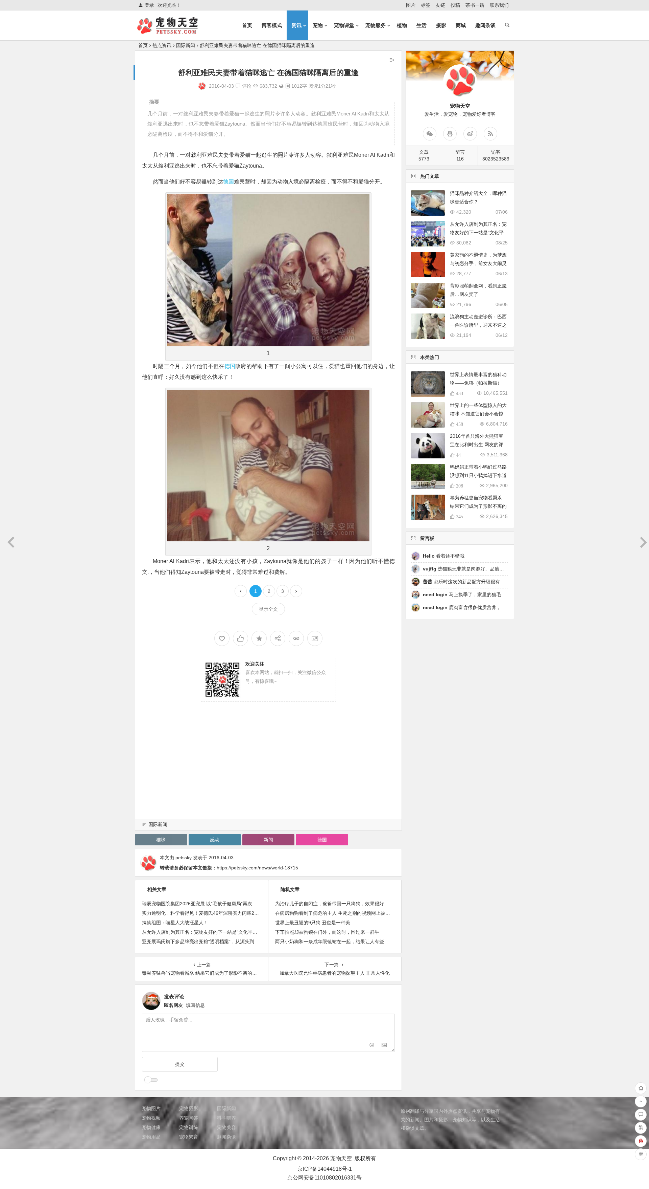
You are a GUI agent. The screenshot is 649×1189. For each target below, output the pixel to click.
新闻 (268, 839)
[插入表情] (372, 1046)
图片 (410, 5)
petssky (183, 857)
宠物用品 (151, 1137)
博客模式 (272, 25)
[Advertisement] (268, 769)
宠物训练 (188, 1127)
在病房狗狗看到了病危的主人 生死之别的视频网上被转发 (335, 913)
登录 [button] (149, 5)
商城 (461, 25)
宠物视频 (151, 1118)
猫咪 (161, 839)
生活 (421, 25)
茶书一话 (474, 5)
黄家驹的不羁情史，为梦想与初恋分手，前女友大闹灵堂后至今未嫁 (478, 263)
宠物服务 (375, 25)
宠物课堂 (344, 25)
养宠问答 (188, 1118)
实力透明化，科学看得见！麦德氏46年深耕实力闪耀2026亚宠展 (209, 913)
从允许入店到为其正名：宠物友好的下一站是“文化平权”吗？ (205, 932)
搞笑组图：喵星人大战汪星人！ (175, 922)
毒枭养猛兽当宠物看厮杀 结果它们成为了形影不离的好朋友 (478, 506)
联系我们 (499, 5)
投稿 (455, 5)
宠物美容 (226, 1127)
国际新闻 (185, 45)
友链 (440, 5)
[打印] (281, 86)
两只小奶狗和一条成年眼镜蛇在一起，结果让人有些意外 (334, 941)
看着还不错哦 (443, 556)
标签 (425, 5)
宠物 (318, 25)
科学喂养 (226, 1118)
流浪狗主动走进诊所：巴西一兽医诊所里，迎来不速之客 (478, 325)
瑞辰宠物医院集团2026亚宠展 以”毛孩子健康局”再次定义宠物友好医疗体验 (220, 903)
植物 (402, 25)
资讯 (296, 25)
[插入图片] (384, 1046)
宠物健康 (151, 1127)
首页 (247, 25)
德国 (228, 182)
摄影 (441, 25)
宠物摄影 (188, 1108)
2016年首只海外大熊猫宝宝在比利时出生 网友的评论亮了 (476, 444)
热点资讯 (161, 45)
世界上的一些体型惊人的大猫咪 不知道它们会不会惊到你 (478, 414)
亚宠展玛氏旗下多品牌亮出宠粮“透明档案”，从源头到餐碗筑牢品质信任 (217, 941)
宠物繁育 (188, 1137)
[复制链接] (296, 638)
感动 (214, 839)
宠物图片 (151, 1108)
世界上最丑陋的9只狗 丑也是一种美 (312, 922)
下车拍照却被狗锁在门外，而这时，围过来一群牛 (327, 932)
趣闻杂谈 (485, 25)
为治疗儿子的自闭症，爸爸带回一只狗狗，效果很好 (329, 903)
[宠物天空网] (174, 31)
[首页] (641, 1088)
